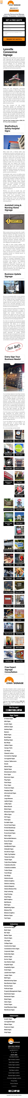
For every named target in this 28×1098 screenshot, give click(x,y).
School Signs (8, 1004)
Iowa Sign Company (14, 1056)
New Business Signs (10, 983)
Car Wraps (7, 750)
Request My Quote (13, 39)
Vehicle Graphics (9, 881)
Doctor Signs (8, 959)
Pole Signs (7, 819)
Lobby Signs (7, 804)
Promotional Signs (9, 833)
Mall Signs (7, 978)
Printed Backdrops (9, 827)
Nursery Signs (8, 986)
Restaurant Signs (9, 996)
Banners (6, 732)
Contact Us (14, 1086)
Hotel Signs (7, 970)
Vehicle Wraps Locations (14, 1067)
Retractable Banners (10, 838)
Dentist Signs (8, 956)
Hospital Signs (8, 964)
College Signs (8, 943)
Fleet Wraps (7, 782)
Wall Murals (7, 902)
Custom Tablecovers (10, 761)
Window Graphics (9, 913)
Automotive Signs (9, 927)
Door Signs (7, 774)
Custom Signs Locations (14, 1072)
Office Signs (7, 814)
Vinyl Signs (7, 1032)
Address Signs (8, 726)
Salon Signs (7, 1002)
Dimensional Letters (10, 772)
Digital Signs (8, 769)
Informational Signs (10, 793)
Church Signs (8, 938)
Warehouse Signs (9, 1010)
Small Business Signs (10, 1007)
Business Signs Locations (14, 1075)
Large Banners (8, 798)
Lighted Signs (8, 801)
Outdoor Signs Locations (14, 1064)
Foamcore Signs (9, 788)
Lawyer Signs (8, 975)
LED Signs (7, 796)
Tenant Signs (8, 859)
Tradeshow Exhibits (10, 867)
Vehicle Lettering (9, 883)
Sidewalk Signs (8, 849)
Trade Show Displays (10, 862)
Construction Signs (10, 946)
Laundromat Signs (9, 972)
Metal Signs (7, 809)
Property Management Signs (12, 991)
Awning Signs (8, 729)
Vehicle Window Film (10, 889)
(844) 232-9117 (14, 8)
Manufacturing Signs (10, 980)
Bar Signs (7, 932)
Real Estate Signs (9, 994)
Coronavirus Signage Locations (14, 1078)
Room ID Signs (8, 841)
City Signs (7, 940)
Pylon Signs (7, 835)
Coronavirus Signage (10, 756)
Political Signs (8, 988)
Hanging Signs (8, 790)
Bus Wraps (7, 742)
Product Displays (9, 830)
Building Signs (8, 740)
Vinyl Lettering (8, 891)
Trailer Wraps (8, 870)
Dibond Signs (8, 766)
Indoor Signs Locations (14, 1062)
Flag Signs (7, 780)
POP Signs (7, 817)
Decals (6, 764)
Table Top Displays (9, 854)
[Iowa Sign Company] (14, 1041)
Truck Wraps (8, 873)
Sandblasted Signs (9, 846)
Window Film (8, 910)
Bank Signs (7, 930)
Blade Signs (7, 734)
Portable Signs (8, 822)
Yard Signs (7, 918)
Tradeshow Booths (9, 865)
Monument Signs (9, 811)
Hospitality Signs (9, 967)
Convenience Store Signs (11, 948)
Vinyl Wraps (7, 897)
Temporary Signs (9, 857)
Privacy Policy (14, 1080)
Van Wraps (7, 875)
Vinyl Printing (8, 894)
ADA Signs (7, 721)
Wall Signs (7, 905)
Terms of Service (14, 1083)
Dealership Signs (9, 954)
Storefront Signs (9, 851)
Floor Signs (7, 785)
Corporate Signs (9, 951)
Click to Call (14, 10)
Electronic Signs (9, 777)
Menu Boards (8, 806)
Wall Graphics (8, 899)
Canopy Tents (8, 748)
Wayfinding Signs (9, 907)
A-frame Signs (8, 718)
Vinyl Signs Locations (14, 1070)
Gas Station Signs (9, 962)
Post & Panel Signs (9, 825)
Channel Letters (9, 753)
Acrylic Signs (8, 724)
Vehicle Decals (8, 878)
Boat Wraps (7, 737)
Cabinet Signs (8, 745)
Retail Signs (7, 999)
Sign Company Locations (14, 1059)
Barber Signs (8, 935)
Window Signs (8, 915)
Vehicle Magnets (9, 886)
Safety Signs (8, 843)
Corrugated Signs (9, 758)
